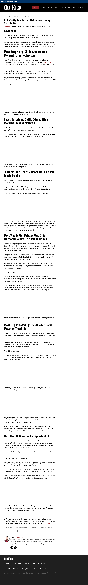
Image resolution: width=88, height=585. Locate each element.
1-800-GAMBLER (42, 573)
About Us (36, 569)
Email (12, 31)
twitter (15, 547)
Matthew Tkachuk (46, 527)
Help (32, 569)
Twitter (8, 31)
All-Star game (10, 527)
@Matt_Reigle (47, 523)
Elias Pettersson (22, 527)
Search (80, 7)
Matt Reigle (7, 26)
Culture (43, 7)
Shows (63, 7)
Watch (57, 7)
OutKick (13, 7)
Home (5, 17)
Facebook (5, 31)
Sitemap (47, 569)
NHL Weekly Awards (11, 531)
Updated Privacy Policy (23, 569)
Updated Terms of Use (10, 569)
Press (41, 569)
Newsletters (72, 7)
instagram (11, 547)
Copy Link (15, 31)
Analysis (50, 7)
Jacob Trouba (34, 527)
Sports (35, 7)
